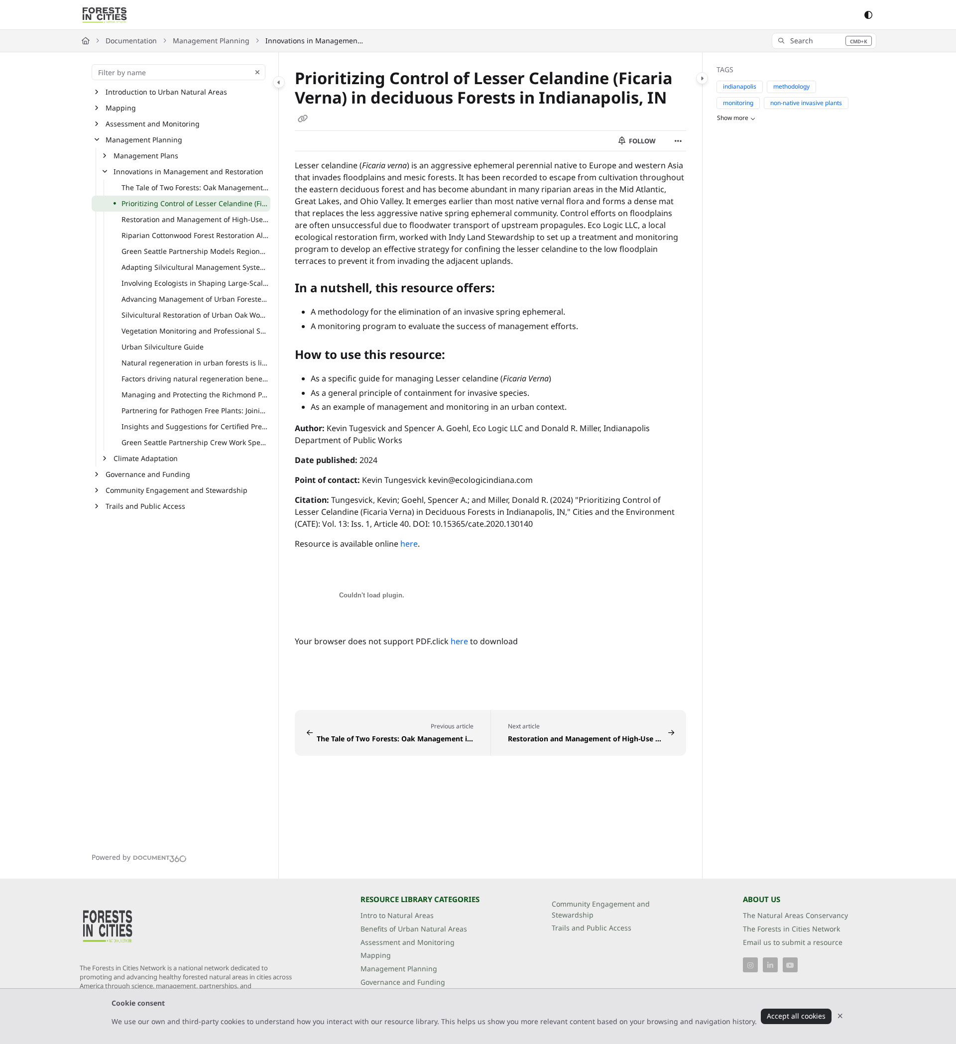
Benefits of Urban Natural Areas (413, 928)
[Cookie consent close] (840, 1016)
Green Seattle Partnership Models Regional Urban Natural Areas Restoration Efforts (194, 251)
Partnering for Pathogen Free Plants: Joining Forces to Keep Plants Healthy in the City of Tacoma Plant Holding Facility (194, 410)
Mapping (121, 108)
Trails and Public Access (145, 506)
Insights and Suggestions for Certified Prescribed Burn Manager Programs (194, 426)
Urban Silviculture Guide (162, 346)
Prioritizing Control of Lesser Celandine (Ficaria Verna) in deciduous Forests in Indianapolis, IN (194, 203)
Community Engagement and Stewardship (176, 490)
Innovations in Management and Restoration (315, 40)
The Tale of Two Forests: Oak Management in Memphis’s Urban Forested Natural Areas (194, 187)
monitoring (738, 103)
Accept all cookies (796, 1016)
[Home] (104, 15)
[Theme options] (868, 15)
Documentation (131, 40)
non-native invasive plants (806, 103)
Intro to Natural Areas (397, 915)
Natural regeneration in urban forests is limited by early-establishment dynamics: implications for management (194, 362)
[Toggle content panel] (702, 78)
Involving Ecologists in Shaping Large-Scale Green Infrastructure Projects (194, 283)
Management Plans (146, 155)
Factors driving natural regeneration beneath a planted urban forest (194, 378)
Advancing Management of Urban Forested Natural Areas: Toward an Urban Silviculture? (194, 299)
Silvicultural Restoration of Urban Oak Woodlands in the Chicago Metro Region (194, 315)
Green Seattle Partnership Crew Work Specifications (194, 442)
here (409, 543)
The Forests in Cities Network (791, 928)
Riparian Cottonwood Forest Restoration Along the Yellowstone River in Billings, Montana (194, 235)
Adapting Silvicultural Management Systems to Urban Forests (194, 267)
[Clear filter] (257, 72)
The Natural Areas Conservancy (795, 915)
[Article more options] (678, 141)
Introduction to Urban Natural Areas (166, 92)
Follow (641, 140)
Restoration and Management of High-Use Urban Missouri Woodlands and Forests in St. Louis (194, 219)
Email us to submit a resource (792, 942)
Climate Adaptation (146, 458)
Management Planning (211, 40)
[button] (824, 41)
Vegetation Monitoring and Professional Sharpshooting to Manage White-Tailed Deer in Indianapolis (194, 331)
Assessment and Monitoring (153, 123)
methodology (791, 87)
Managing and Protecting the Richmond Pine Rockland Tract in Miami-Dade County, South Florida (194, 394)
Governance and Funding (148, 474)
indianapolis (739, 87)
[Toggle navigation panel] (279, 82)
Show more (732, 118)
